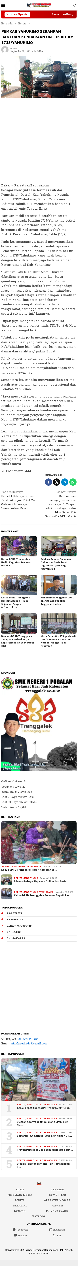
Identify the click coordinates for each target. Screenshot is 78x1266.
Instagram (59, 1230)
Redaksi (57, 1206)
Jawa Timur (18, 866)
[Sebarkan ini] (48, 482)
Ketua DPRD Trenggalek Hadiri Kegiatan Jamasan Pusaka (16, 562)
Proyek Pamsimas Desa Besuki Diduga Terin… (45, 1149)
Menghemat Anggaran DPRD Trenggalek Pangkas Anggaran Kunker (57, 601)
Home (20, 1189)
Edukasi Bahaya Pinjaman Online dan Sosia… (41, 881)
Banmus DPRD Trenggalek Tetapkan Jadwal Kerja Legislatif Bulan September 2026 (17, 640)
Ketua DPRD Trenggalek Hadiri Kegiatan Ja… (29, 869)
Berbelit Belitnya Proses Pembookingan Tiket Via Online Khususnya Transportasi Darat (18, 500)
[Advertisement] (39, 141)
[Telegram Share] (64, 482)
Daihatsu (14, 932)
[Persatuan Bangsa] (39, 5)
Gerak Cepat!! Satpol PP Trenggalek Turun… (44, 1108)
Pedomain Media (19, 1195)
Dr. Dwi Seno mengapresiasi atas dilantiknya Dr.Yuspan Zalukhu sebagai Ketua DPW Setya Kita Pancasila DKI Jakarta (61, 504)
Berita (5, 866)
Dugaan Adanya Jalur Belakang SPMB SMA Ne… (42, 1123)
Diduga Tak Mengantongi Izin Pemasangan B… (43, 1165)
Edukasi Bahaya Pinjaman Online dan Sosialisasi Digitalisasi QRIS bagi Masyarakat (56, 563)
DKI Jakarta (16, 938)
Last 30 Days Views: (15, 802)
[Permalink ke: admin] (5, 49)
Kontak (20, 1211)
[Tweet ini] (56, 482)
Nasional (20, 1206)
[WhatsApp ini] (73, 482)
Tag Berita (14, 913)
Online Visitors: (12, 781)
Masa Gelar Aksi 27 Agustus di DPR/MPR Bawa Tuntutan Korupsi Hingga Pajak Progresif (58, 640)
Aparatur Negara (57, 1200)
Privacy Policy (57, 1211)
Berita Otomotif (19, 926)
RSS (59, 1235)
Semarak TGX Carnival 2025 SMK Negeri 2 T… (44, 1135)
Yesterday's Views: (14, 791)
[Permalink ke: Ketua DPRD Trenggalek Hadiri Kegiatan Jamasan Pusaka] (19, 546)
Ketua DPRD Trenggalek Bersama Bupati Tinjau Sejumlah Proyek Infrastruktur (15, 602)
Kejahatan (15, 919)
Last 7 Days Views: (14, 797)
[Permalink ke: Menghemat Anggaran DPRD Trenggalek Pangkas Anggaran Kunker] (59, 585)
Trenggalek (34, 866)
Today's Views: (11, 786)
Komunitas (57, 1195)
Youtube (22, 1235)
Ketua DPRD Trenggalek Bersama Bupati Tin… (42, 895)
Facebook (22, 1230)
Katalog (38, 1216)
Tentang (57, 1189)
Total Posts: (9, 807)
